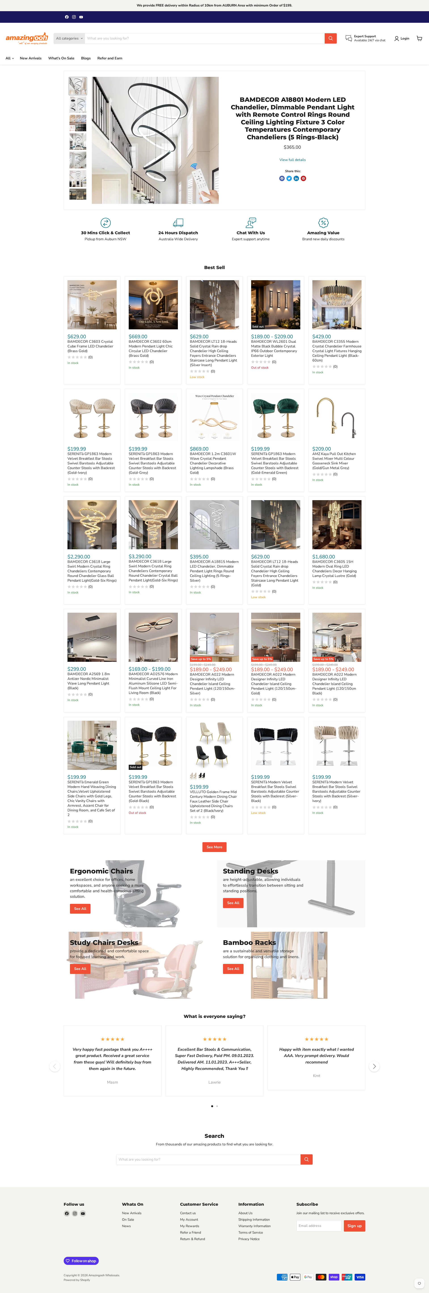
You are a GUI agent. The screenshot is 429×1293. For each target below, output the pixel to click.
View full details (293, 160)
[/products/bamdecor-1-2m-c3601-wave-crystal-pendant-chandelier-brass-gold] (214, 417)
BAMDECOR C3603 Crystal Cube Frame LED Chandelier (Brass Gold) (90, 346)
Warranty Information (254, 1226)
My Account (189, 1219)
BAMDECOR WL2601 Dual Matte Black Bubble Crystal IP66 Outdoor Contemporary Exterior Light (274, 348)
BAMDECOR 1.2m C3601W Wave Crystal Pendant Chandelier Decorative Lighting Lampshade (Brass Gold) (213, 463)
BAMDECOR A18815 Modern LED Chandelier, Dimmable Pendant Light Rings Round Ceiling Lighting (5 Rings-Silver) (214, 571)
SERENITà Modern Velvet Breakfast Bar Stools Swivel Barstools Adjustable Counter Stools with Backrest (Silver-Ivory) (336, 791)
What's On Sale (61, 58)
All (8, 58)
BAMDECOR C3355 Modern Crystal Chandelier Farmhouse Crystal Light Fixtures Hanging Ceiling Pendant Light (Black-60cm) (337, 351)
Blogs (86, 58)
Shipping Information (254, 1219)
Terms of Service (250, 1232)
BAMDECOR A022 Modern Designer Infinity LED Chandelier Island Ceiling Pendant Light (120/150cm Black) (334, 684)
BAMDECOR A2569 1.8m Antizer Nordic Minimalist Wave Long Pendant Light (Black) (88, 681)
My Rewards (189, 1226)
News (126, 1226)
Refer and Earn (109, 58)
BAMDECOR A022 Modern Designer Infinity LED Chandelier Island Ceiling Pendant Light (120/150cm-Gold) (274, 684)
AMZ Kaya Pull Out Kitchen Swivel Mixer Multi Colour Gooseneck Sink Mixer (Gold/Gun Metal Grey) (334, 460)
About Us (245, 1213)
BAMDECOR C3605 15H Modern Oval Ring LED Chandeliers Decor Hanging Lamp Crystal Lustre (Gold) (334, 568)
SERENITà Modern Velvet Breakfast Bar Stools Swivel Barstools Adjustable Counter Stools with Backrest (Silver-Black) (275, 791)
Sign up (354, 1225)
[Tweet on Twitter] (289, 178)
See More (214, 847)
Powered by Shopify (77, 1280)
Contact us (188, 1213)
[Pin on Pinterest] (303, 178)
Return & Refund (192, 1239)
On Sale (128, 1219)
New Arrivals (31, 58)
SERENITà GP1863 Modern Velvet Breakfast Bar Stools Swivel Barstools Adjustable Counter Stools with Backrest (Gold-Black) (152, 791)
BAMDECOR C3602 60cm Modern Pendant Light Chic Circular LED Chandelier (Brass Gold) (150, 348)
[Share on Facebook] (282, 178)
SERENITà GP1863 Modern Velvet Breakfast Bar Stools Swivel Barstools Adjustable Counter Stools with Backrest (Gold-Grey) (152, 463)
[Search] (331, 38)
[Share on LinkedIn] (296, 178)
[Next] (374, 1066)
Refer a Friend (190, 1232)
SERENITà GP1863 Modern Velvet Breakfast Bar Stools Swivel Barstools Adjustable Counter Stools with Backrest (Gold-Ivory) (91, 463)
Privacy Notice (249, 1239)
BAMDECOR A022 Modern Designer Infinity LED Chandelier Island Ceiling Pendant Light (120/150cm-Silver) (212, 684)
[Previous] (54, 1066)
